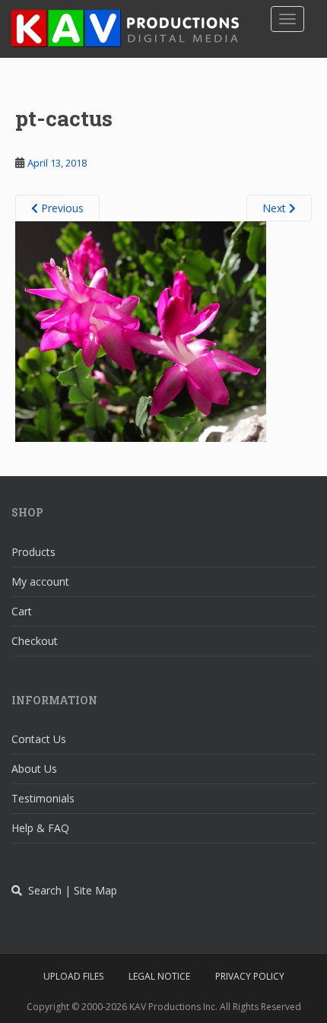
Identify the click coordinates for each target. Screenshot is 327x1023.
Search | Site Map (69, 890)
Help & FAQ (40, 828)
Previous (61, 208)
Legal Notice (159, 976)
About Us (34, 768)
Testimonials (43, 798)
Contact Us (38, 739)
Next (275, 208)
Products (33, 552)
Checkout (34, 641)
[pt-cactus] (140, 330)
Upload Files (73, 976)
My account (40, 581)
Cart (21, 611)
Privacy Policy (249, 976)
